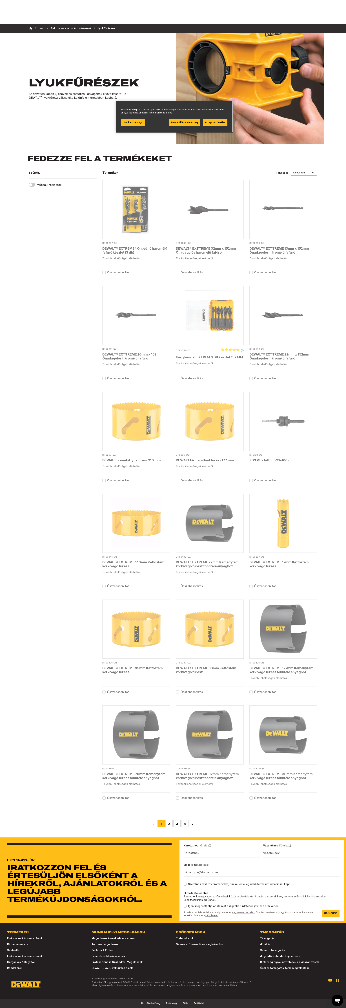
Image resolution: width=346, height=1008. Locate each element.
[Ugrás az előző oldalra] (153, 823)
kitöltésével (211, 915)
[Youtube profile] (330, 980)
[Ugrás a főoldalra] (26, 984)
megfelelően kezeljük (243, 912)
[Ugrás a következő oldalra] (192, 823)
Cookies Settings (133, 122)
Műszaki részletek (49, 185)
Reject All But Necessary (184, 122)
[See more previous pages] (41, 28)
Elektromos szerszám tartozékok (70, 28)
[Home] (30, 28)
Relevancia (299, 172)
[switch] (32, 185)
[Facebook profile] (337, 980)
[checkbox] (104, 272)
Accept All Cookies (215, 122)
